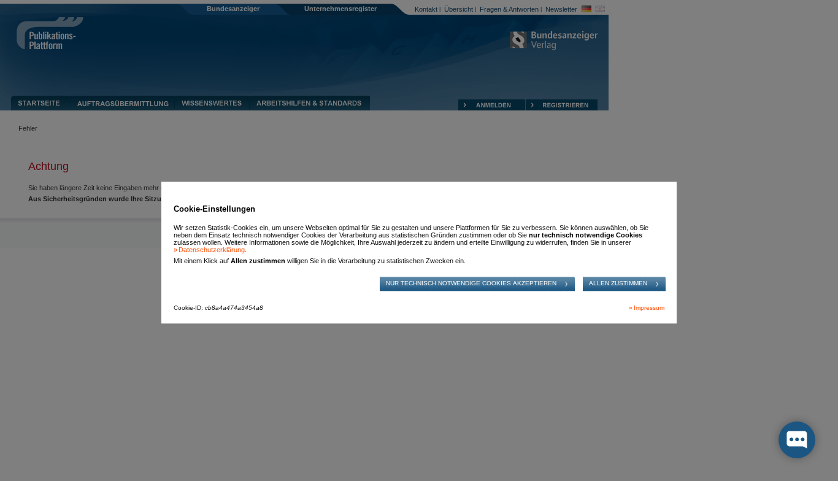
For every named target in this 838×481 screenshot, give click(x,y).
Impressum (649, 308)
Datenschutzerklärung (212, 249)
